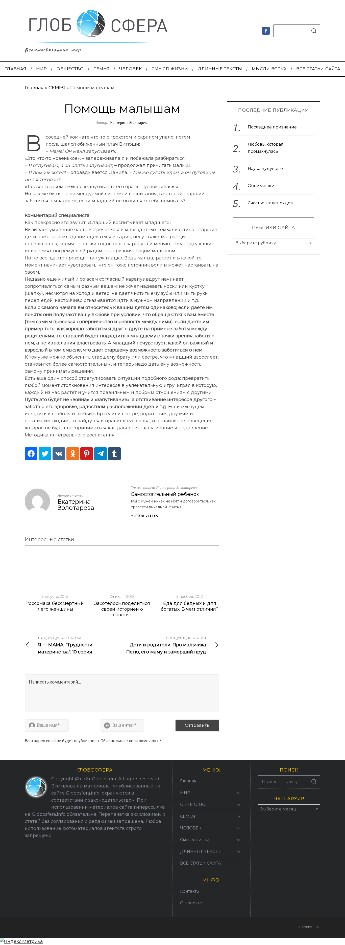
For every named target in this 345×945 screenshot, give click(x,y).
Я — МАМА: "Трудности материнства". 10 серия (65, 645)
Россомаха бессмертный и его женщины (55, 606)
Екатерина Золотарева (129, 122)
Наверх (305, 927)
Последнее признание (272, 127)
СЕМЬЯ (56, 88)
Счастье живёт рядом (271, 203)
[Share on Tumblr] (114, 453)
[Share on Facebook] (31, 453)
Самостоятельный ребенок (165, 494)
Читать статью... (146, 515)
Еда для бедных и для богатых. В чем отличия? (189, 606)
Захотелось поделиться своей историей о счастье (122, 609)
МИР (185, 792)
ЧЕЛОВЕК (190, 828)
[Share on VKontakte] (59, 453)
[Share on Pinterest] (86, 453)
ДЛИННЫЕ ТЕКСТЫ (200, 851)
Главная (34, 88)
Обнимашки (261, 186)
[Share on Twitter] (45, 453)
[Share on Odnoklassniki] (72, 453)
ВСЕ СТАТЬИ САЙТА (200, 863)
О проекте (191, 902)
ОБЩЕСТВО (193, 804)
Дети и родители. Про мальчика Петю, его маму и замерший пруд (166, 645)
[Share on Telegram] (100, 453)
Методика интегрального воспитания (70, 435)
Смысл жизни (194, 839)
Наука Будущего (265, 168)
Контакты (190, 891)
